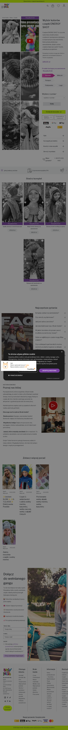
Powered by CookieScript (53, 378)
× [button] (61, 352)
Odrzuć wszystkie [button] (28, 370)
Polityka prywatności (25, 366)
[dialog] (34, 365)
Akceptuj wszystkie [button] (49, 370)
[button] (15, 375)
